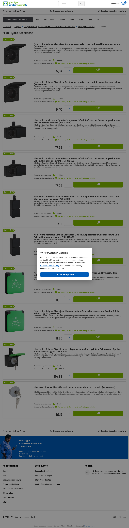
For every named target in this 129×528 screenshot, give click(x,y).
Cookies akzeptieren (64, 274)
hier (63, 268)
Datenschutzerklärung (49, 265)
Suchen (81, 3)
